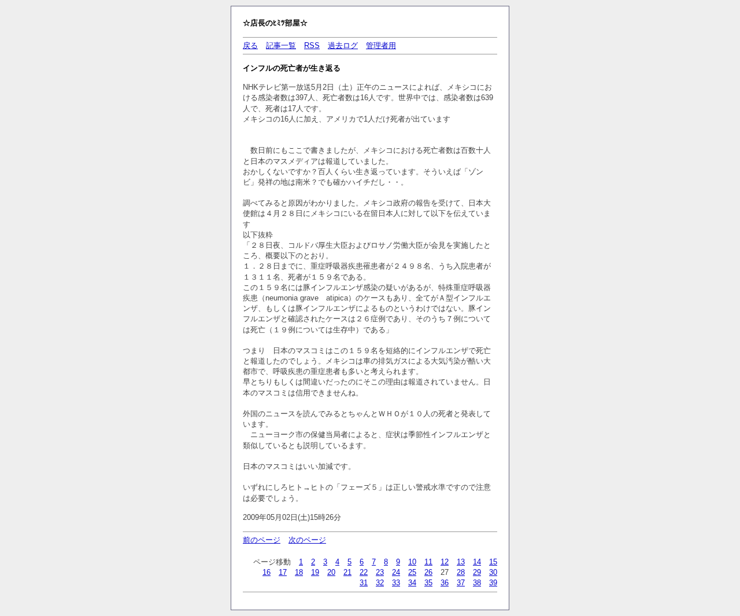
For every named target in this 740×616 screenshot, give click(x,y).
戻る (250, 45)
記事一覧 (281, 45)
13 (461, 562)
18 (299, 572)
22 (364, 572)
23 (380, 572)
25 (412, 572)
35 (428, 582)
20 (331, 572)
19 (315, 572)
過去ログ (343, 45)
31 (364, 582)
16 (266, 572)
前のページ (261, 540)
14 (477, 562)
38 (477, 582)
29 (477, 572)
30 (493, 572)
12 (445, 562)
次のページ (307, 540)
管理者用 (381, 45)
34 (412, 582)
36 (445, 582)
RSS (312, 45)
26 (428, 572)
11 (428, 562)
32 (380, 582)
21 (347, 572)
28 (461, 572)
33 (396, 582)
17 (283, 572)
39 (493, 582)
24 (396, 572)
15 (493, 562)
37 (461, 582)
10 (412, 562)
